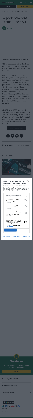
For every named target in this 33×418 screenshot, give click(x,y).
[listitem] (16, 196)
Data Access (16, 236)
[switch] (25, 200)
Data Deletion (6, 236)
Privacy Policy (26, 236)
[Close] (28, 182)
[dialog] (16, 209)
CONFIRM (10, 230)
